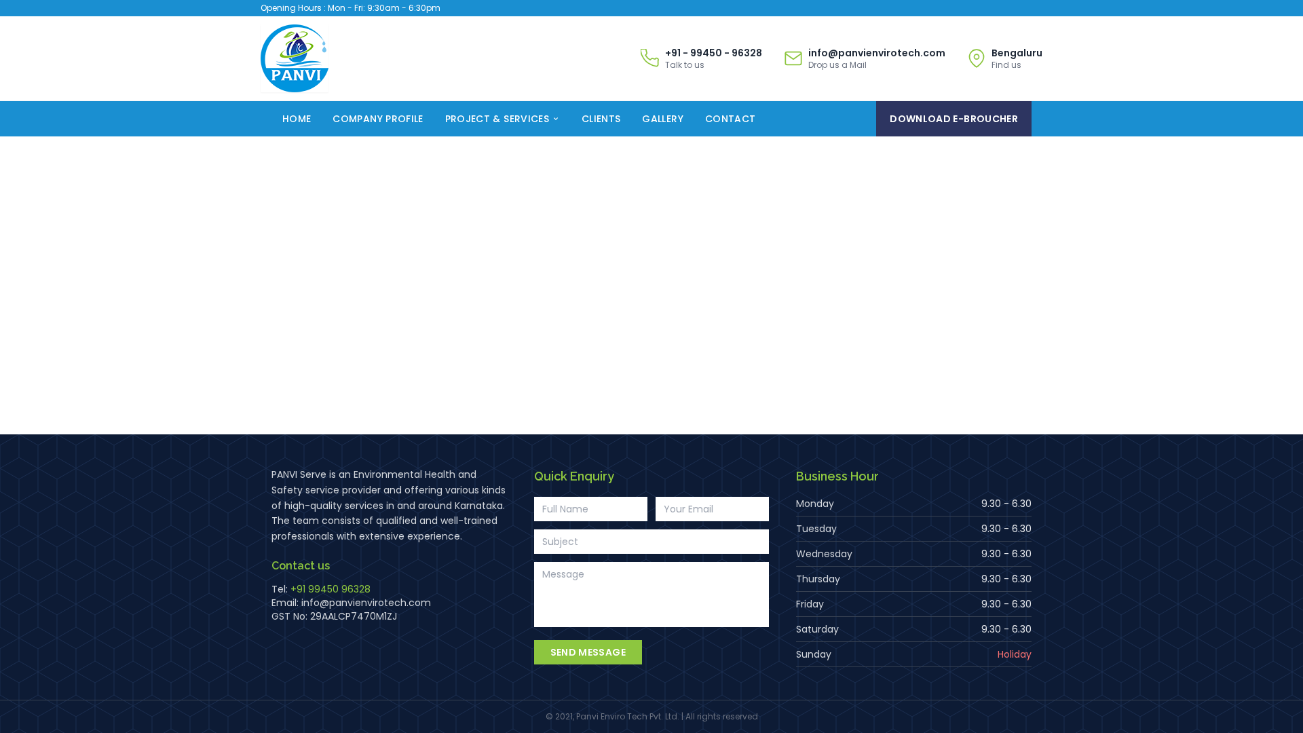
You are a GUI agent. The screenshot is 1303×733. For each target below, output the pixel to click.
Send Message (588, 652)
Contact (730, 119)
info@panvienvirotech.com (366, 602)
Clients (601, 119)
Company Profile (378, 119)
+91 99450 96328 (330, 589)
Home (296, 119)
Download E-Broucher (954, 119)
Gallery (662, 119)
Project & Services (497, 119)
